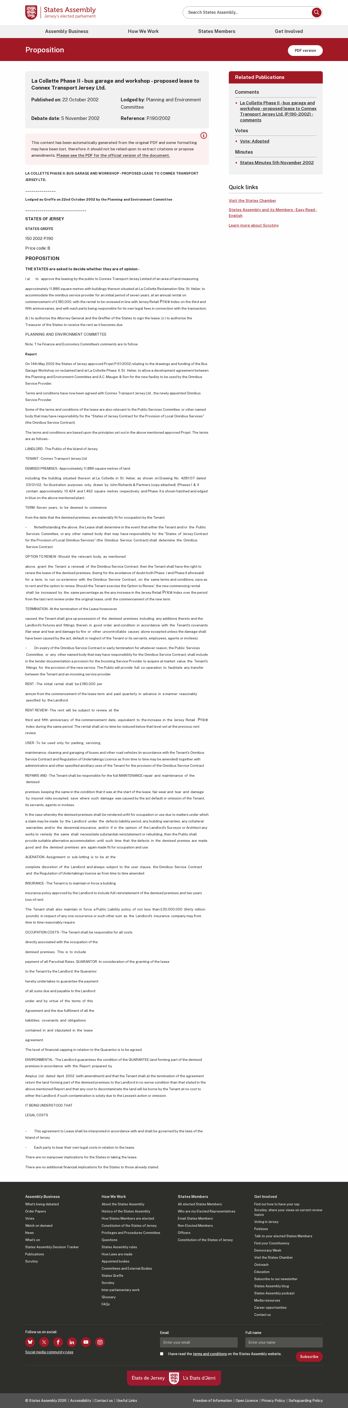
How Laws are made (117, 1254)
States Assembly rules (119, 1247)
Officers (184, 1233)
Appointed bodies (115, 1261)
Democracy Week (267, 1250)
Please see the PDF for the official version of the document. (113, 155)
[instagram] (100, 1342)
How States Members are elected (128, 1218)
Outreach (261, 1265)
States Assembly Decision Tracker (52, 1247)
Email (164, 1333)
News (29, 1233)
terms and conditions (210, 1354)
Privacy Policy (273, 1401)
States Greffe (112, 1276)
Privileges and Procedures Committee (131, 1233)
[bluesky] (30, 1342)
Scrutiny (31, 1261)
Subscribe (309, 1357)
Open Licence (247, 1401)
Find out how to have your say (277, 1204)
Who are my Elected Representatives (206, 1211)
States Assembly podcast (274, 1293)
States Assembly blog (271, 1286)
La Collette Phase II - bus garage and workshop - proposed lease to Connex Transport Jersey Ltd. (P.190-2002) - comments (278, 111)
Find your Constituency (271, 1243)
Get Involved (289, 31)
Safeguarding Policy (306, 1401)
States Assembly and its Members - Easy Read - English (273, 213)
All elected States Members (200, 1204)
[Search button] (317, 12)
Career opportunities (270, 1307)
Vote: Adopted (254, 141)
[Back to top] (335, 1390)
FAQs (106, 1304)
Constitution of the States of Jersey (129, 1226)
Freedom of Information (212, 1401)
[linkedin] (72, 1342)
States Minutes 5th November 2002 (277, 162)
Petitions (261, 1229)
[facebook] (58, 1342)
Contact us (262, 1315)
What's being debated (42, 1204)
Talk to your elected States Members (283, 1236)
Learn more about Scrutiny (254, 225)
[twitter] (44, 1342)
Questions (109, 1240)
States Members (216, 31)
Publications (34, 1254)
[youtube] (86, 1342)
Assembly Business (66, 31)
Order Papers (35, 1211)
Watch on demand (38, 1226)
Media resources (267, 1300)
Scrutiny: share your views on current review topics (288, 1212)
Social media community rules (49, 1352)
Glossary (109, 1297)
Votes (29, 1218)
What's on (32, 1240)
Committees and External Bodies (127, 1268)
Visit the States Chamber (252, 200)
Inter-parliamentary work (121, 1290)
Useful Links (126, 1401)
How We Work (143, 31)
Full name (253, 1333)
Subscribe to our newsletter (276, 1279)
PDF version (305, 50)
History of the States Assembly (126, 1211)
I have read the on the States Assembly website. (225, 1354)
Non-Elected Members (195, 1226)
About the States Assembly (123, 1204)
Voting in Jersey (266, 1222)
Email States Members (195, 1218)
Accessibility (80, 1401)
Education (262, 1272)
